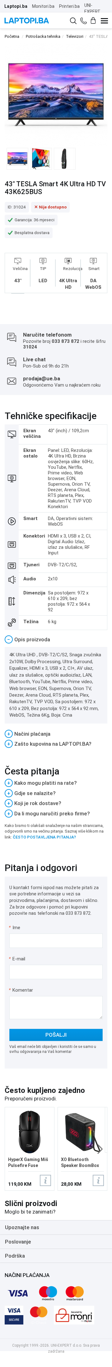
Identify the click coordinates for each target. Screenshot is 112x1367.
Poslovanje (18, 1242)
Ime (14, 927)
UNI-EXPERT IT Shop (92, 11)
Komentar (21, 990)
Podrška (15, 1256)
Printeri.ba (69, 6)
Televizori (74, 36)
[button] (100, 1149)
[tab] (56, 640)
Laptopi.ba (15, 6)
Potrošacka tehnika (43, 36)
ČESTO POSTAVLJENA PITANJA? (44, 837)
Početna (12, 36)
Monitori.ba (43, 6)
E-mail (17, 959)
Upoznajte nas (22, 1227)
